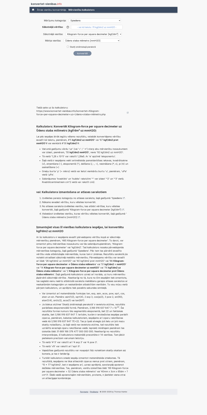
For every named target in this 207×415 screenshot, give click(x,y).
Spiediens (117, 198)
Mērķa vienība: (53, 40)
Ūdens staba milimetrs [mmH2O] (59, 217)
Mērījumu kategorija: (55, 20)
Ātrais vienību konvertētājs (51, 9)
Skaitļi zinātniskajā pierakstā (83, 47)
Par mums (84, 392)
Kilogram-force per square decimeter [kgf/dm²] (95, 209)
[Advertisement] (82, 79)
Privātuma (94, 392)
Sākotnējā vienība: (53, 34)
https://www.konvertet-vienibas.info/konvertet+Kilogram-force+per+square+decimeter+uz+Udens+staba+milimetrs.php (71, 113)
